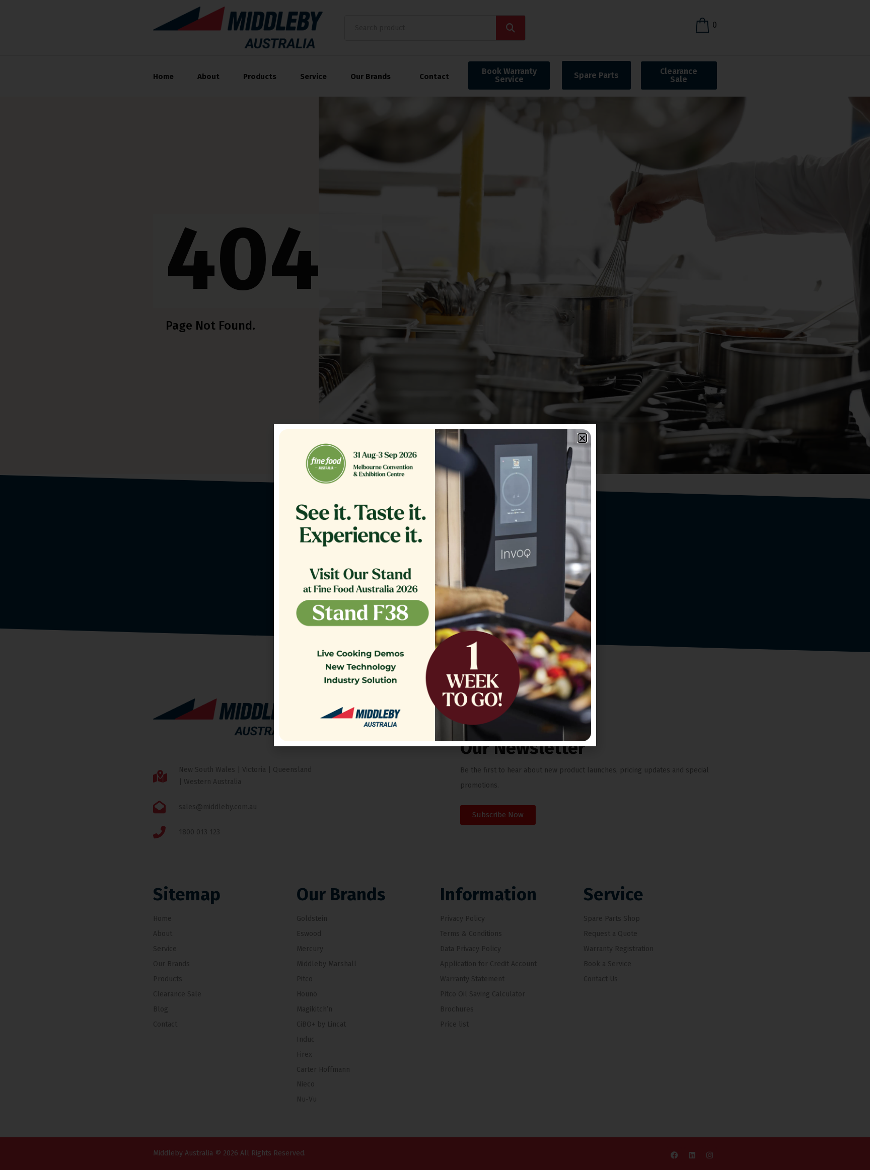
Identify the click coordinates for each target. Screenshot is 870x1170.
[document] (435, 585)
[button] (582, 438)
